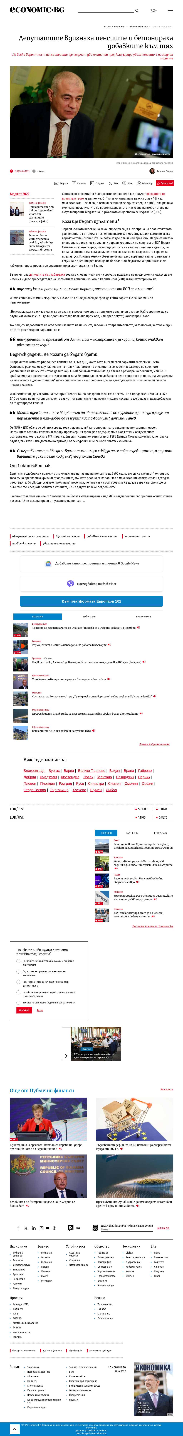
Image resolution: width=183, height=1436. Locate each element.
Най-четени (89, 616)
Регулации (46, 1280)
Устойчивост (75, 1246)
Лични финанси (106, 1257)
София (147, 783)
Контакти (32, 1381)
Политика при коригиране (83, 1381)
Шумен (96, 790)
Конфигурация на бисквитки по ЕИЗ (44, 1401)
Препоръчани (143, 616)
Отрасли (45, 1257)
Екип (71, 1371)
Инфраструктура (22, 1265)
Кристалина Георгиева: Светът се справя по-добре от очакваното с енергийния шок (46, 1147)
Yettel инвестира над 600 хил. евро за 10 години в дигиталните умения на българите (143, 863)
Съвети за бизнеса (74, 1254)
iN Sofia (17, 1327)
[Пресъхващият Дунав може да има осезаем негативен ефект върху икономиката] (20, 716)
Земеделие (19, 1278)
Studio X (102, 1430)
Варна (69, 771)
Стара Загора (35, 790)
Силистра (96, 783)
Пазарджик (125, 777)
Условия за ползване (80, 1390)
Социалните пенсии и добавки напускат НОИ (61, 730)
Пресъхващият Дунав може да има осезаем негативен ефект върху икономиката (85, 713)
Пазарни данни (105, 1318)
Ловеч (88, 777)
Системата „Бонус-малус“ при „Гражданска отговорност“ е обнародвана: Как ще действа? (92, 696)
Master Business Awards (25, 1323)
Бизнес (43, 1246)
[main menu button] (170, 10)
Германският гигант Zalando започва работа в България (69, 645)
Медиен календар (36, 1407)
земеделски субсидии (101, 1350)
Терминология (105, 1304)
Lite (153, 1246)
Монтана (104, 777)
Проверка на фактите (38, 1371)
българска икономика (23, 1350)
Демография (104, 1262)
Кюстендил (70, 777)
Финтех (130, 1276)
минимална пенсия (137, 536)
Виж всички (166, 1089)
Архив (40, 1010)
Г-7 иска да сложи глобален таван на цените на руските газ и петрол (94, 1056)
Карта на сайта (77, 1376)
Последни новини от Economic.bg (152, 926)
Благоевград (34, 771)
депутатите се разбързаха (47, 274)
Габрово (145, 771)
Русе (80, 783)
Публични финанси (138, 26)
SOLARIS (17, 1336)
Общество (102, 1246)
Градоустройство (106, 1276)
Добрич (30, 777)
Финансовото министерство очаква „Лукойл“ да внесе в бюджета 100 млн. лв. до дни (41, 242)
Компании (46, 1252)
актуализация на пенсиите (30, 536)
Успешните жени (22, 1332)
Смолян (131, 783)
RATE (15, 1313)
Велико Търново (91, 771)
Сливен (114, 783)
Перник (144, 777)
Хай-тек (130, 1271)
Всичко (99, 1298)
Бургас (54, 771)
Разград (65, 783)
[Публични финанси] (17, 209)
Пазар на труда (21, 1288)
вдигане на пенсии (68, 536)
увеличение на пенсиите (59, 543)
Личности (159, 1266)
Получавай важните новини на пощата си (127, 1225)
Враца (129, 771)
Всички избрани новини (154, 744)
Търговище (59, 790)
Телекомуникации (135, 1257)
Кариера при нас (36, 1390)
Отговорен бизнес (78, 1265)
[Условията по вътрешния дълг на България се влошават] (20, 681)
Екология (102, 1280)
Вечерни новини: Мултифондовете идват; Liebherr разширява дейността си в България (143, 846)
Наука (157, 1252)
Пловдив (47, 783)
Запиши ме (163, 1228)
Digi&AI (129, 1252)
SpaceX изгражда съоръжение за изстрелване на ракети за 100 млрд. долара (143, 897)
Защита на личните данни (83, 1367)
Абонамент (33, 1376)
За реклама (33, 1367)
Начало (107, 26)
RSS (78, 1227)
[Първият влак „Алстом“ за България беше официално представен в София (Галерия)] (20, 664)
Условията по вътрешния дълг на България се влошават (69, 679)
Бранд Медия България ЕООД (84, 1385)
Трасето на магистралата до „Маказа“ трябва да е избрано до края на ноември (84, 627)
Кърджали (48, 777)
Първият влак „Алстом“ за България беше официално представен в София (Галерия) (87, 662)
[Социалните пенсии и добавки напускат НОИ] (20, 733)
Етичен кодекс (35, 1385)
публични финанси (52, 1350)
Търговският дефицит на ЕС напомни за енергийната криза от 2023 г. (134, 1147)
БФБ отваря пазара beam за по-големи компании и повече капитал (138, 914)
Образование (105, 1266)
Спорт (157, 1276)
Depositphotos (99, 1433)
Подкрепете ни (77, 1395)
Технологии (131, 1246)
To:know (102, 1309)
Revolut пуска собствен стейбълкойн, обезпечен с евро (138, 880)
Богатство (159, 1262)
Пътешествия (161, 1257)
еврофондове (75, 1350)
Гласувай (24, 1010)
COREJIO (17, 1318)
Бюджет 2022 (19, 194)
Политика (86, 1049)
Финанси (46, 1271)
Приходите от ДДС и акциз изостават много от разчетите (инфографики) (41, 214)
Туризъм (17, 1283)
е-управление (133, 1262)
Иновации (46, 1262)
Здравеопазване (106, 1271)
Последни (37, 616)
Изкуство (159, 1271)
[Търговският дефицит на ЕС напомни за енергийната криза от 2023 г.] (134, 1119)
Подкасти (18, 1309)
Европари (18, 1260)
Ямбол (111, 790)
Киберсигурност (134, 1266)
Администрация (106, 1285)
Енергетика (19, 1269)
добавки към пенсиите (102, 536)
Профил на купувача (38, 1395)
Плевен (30, 783)
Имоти (44, 1276)
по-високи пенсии (24, 543)
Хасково (79, 790)
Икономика (119, 26)
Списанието (104, 1313)
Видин (114, 771)
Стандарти (74, 1260)
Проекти (16, 1298)
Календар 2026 (20, 1304)
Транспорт (18, 1274)
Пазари (45, 1266)
